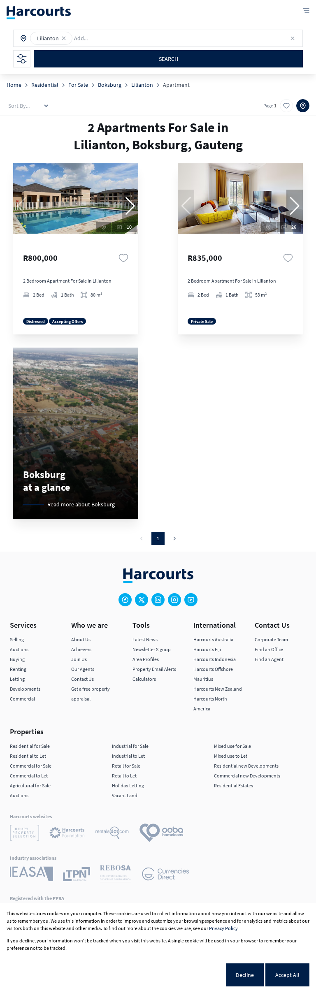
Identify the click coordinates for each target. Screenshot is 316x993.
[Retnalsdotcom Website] (112, 834)
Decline (245, 975)
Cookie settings (195, 975)
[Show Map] (302, 105)
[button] (63, 38)
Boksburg (109, 84)
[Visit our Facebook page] (125, 599)
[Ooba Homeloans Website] (161, 834)
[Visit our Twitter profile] (141, 599)
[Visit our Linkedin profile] (158, 599)
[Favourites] (123, 258)
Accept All (287, 975)
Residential (44, 84)
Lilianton (142, 84)
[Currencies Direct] (166, 875)
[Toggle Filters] (21, 58)
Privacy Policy (223, 928)
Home (14, 84)
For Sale (78, 84)
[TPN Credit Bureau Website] (76, 875)
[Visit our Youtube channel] (191, 599)
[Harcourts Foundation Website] (67, 834)
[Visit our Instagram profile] (174, 599)
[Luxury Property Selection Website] (24, 834)
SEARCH (168, 59)
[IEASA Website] (31, 875)
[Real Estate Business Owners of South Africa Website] (115, 875)
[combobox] (110, 38)
